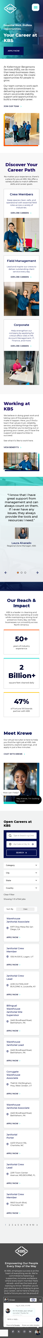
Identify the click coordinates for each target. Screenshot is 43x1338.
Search (20, 853)
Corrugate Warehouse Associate (13, 1074)
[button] (6, 573)
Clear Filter (9, 894)
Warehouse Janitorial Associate (18, 920)
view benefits (11, 447)
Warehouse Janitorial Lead (15, 1043)
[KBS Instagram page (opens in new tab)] (30, 1331)
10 (33, 1225)
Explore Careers (20, 213)
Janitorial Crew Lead (15, 977)
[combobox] (21, 844)
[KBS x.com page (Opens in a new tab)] (19, 1331)
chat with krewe (13, 754)
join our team (11, 106)
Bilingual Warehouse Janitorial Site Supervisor (14, 1010)
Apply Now (13, 51)
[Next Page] (37, 1225)
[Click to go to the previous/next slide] (18, 573)
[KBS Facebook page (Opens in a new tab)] (13, 1331)
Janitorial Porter (12, 1136)
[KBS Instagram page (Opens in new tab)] (24, 1331)
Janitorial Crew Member (15, 950)
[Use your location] (33, 844)
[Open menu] (35, 7)
